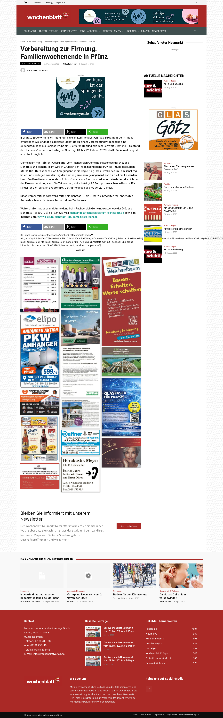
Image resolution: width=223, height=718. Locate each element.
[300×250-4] (80, 97)
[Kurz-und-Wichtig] (153, 88)
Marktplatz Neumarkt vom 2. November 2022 (84, 596)
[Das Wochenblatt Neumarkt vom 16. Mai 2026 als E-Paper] (93, 646)
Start (22, 41)
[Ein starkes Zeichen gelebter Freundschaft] (153, 171)
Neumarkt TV (72, 601)
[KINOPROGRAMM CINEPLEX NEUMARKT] (153, 213)
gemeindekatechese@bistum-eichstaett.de (97, 212)
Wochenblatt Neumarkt (37, 70)
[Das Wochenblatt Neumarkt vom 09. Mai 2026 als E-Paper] (93, 661)
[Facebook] (197, 3)
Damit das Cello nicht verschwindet (172, 596)
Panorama (24, 591)
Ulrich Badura (165, 601)
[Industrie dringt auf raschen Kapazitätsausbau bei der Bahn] (42, 575)
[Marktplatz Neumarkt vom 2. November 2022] (88, 575)
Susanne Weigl (119, 598)
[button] (195, 31)
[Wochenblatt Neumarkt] (23, 70)
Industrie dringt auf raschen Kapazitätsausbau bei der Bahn (39, 596)
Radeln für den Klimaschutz (130, 594)
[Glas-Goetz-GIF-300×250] (173, 130)
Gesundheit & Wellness (169, 591)
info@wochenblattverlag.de (49, 653)
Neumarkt (168, 163)
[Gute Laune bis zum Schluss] (153, 192)
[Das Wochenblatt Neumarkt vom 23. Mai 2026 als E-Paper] (93, 631)
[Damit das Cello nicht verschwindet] (181, 575)
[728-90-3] (139, 16)
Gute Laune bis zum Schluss (179, 187)
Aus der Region (170, 81)
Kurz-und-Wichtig (173, 84)
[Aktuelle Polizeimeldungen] (153, 233)
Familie (167, 184)
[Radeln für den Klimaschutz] (134, 575)
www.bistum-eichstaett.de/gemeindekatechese (67, 216)
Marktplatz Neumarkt (76, 591)
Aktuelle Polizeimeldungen (178, 229)
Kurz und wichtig (34, 41)
